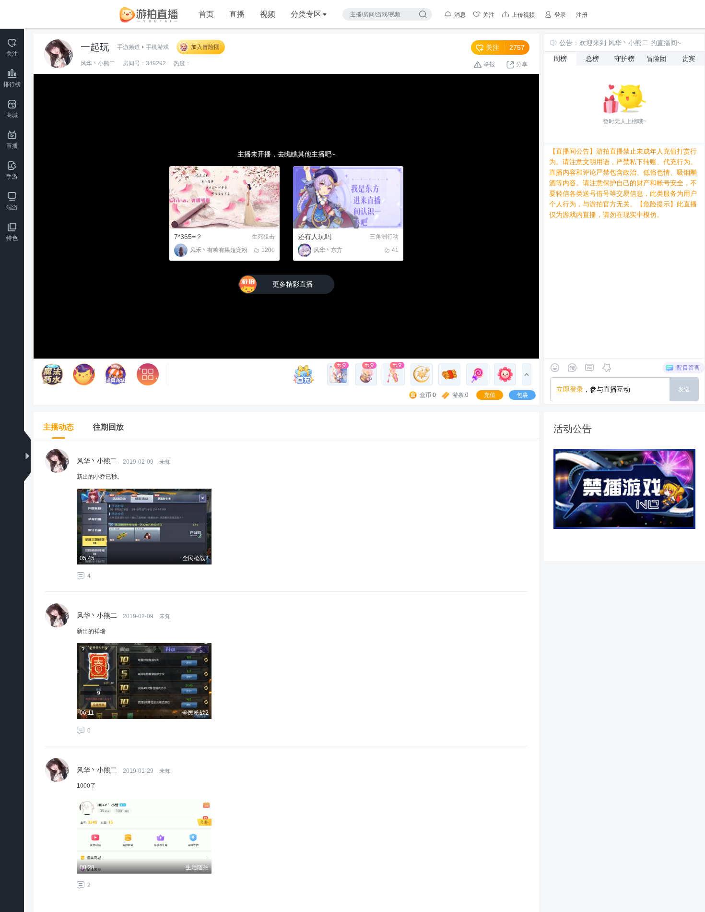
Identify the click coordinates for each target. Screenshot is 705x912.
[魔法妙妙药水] (52, 374)
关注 (488, 15)
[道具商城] (116, 374)
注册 (582, 15)
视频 (267, 14)
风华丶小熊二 (98, 63)
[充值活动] (306, 374)
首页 (206, 14)
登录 (560, 15)
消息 (460, 15)
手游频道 (128, 47)
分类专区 (306, 14)
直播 (237, 14)
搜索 (423, 14)
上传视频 (523, 15)
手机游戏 (157, 47)
